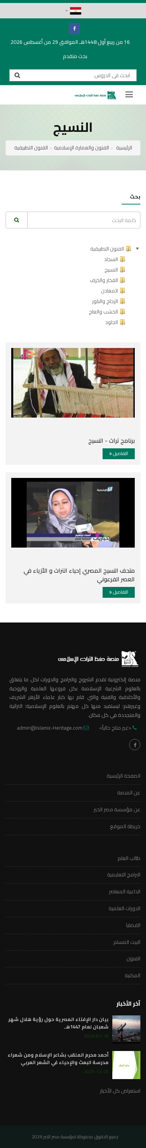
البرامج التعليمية (123, 874)
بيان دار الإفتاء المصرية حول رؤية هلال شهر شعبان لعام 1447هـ (58, 1023)
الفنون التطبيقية (31, 147)
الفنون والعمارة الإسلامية (81, 147)
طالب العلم (129, 858)
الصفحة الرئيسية (123, 776)
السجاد (111, 259)
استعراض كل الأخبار (120, 1091)
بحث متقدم (75, 56)
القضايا (133, 925)
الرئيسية (124, 147)
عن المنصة (128, 792)
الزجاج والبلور (105, 301)
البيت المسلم (126, 942)
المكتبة (132, 975)
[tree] (73, 285)
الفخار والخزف (104, 280)
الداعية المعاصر (124, 891)
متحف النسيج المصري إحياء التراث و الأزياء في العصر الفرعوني (79, 575)
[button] (73, 11)
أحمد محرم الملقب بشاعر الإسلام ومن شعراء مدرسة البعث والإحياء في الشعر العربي (58, 1058)
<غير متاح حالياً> (115, 728)
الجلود (111, 322)
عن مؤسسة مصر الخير (117, 809)
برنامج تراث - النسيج (111, 440)
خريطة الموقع (125, 826)
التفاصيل (120, 453)
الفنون (133, 958)
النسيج (111, 270)
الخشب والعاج (103, 311)
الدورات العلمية (124, 908)
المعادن (109, 291)
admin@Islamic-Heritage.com (49, 728)
